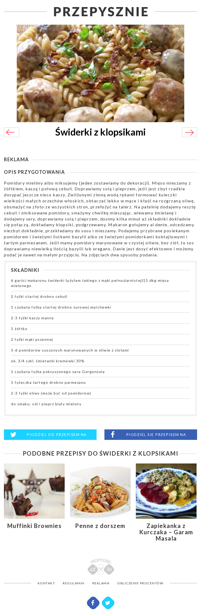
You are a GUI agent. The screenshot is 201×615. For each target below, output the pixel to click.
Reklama (101, 583)
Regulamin (74, 583)
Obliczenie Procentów (140, 583)
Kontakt (46, 583)
